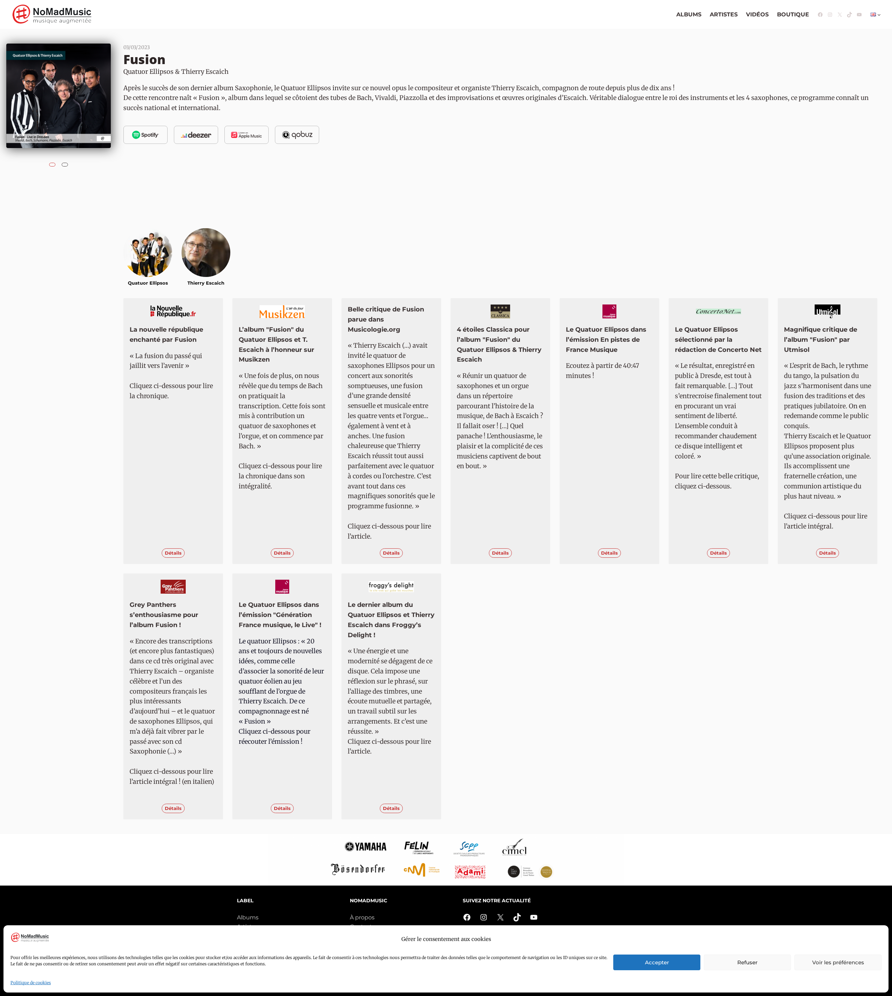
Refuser (747, 962)
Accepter (657, 962)
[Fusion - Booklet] (65, 162)
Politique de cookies (30, 982)
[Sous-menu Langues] (879, 14)
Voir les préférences (838, 962)
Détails (173, 553)
